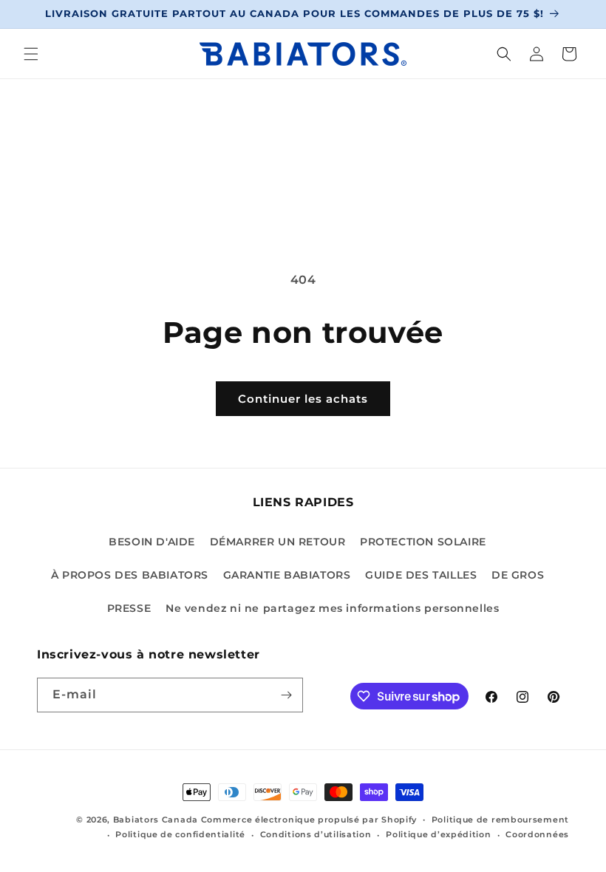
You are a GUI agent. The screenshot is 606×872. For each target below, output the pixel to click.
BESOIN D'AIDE (152, 541)
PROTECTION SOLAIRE (423, 541)
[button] (31, 54)
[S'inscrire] (286, 695)
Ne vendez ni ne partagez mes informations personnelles (332, 608)
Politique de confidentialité (180, 834)
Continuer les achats (303, 399)
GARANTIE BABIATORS (287, 575)
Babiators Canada (155, 819)
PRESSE (129, 608)
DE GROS (517, 575)
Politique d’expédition (438, 834)
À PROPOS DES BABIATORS (129, 575)
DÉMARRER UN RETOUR (278, 541)
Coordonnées (537, 834)
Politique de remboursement (500, 819)
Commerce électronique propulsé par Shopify (309, 819)
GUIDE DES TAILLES (421, 575)
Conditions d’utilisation (316, 834)
